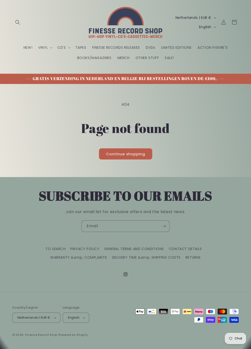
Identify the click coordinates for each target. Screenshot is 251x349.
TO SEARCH (55, 248)
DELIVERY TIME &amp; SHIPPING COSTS (146, 257)
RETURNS (193, 257)
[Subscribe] (164, 226)
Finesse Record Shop (41, 335)
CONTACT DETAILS (185, 248)
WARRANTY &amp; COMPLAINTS (78, 257)
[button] (17, 22)
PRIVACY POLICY (84, 248)
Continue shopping (125, 153)
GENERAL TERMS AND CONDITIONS (134, 248)
